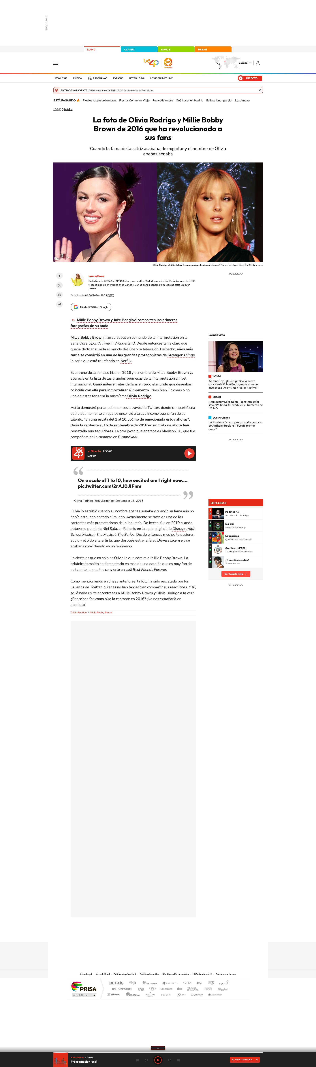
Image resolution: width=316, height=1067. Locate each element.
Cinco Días (166, 988)
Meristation (214, 993)
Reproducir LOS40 (189, 453)
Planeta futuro (206, 988)
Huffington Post (121, 988)
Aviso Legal (86, 974)
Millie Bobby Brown (101, 612)
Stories (180, 935)
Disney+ (179, 528)
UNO (141, 988)
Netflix (126, 360)
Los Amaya (242, 100)
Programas (100, 78)
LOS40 (91, 49)
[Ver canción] (218, 513)
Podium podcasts (150, 993)
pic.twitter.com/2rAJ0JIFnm (109, 486)
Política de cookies (149, 974)
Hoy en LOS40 (136, 78)
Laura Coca (96, 276)
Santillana (151, 983)
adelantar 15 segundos (170, 1060)
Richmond (114, 993)
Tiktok (143, 935)
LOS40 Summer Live (161, 78)
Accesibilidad (103, 974)
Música (77, 78)
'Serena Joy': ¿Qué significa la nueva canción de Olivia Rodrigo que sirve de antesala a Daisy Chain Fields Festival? (233, 384)
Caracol (223, 983)
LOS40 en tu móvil (202, 974)
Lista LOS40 (60, 78)
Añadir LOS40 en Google (94, 307)
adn (210, 983)
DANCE (165, 49)
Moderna (132, 993)
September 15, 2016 (129, 501)
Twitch (173, 935)
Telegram (59, 304)
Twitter (59, 285)
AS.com (198, 983)
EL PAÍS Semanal (193, 988)
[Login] (258, 63)
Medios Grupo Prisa (84, 995)
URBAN (202, 49)
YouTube (151, 935)
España (243, 63)
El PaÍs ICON (165, 993)
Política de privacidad (125, 974)
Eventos (118, 78)
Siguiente (178, 1060)
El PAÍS (116, 983)
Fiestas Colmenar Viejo (134, 100)
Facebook (59, 276)
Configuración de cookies (176, 974)
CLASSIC (129, 49)
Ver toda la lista (233, 574)
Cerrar (259, 90)
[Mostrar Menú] (58, 63)
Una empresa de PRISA (84, 986)
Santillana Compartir (170, 983)
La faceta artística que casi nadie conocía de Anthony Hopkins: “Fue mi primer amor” (235, 425)
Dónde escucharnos (226, 974)
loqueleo (197, 993)
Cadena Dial (179, 988)
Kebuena (219, 988)
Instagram (136, 935)
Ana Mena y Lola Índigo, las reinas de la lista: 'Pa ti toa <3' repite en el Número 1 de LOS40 (235, 405)
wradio (152, 988)
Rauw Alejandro (163, 100)
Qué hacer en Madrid (189, 100)
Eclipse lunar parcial (219, 100)
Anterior (137, 1060)
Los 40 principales (134, 983)
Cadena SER (185, 983)
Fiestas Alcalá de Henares (99, 100)
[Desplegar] (158, 1047)
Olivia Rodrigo (79, 612)
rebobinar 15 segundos (146, 1060)
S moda (181, 993)
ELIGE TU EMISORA (243, 1059)
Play (158, 1060)
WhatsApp (59, 295)
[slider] (158, 1052)
